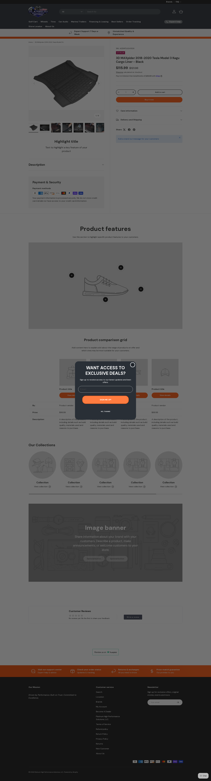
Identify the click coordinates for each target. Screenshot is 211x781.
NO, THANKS (105, 411)
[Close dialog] (132, 365)
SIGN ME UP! (105, 399)
